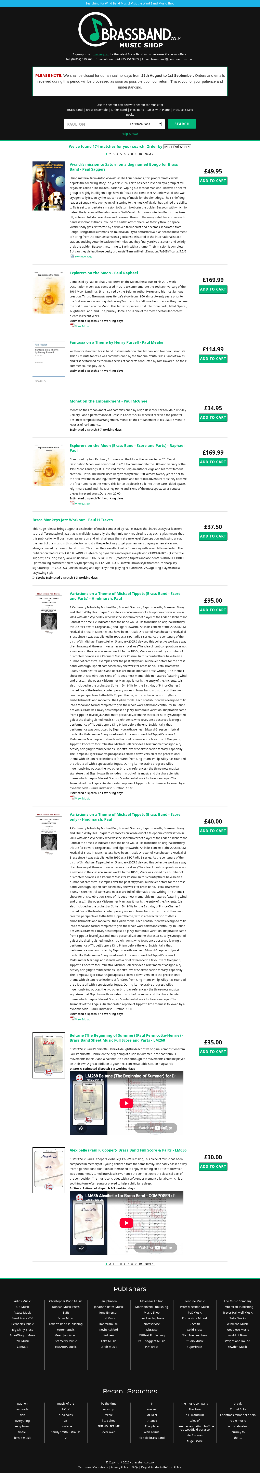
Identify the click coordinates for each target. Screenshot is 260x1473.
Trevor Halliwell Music (238, 1312)
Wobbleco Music (237, 1330)
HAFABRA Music (66, 1347)
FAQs (134, 1467)
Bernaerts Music (22, 1324)
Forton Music (66, 1330)
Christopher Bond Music (65, 1301)
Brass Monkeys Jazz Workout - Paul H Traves (72, 519)
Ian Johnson (109, 1301)
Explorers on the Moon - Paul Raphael (104, 272)
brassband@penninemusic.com (172, 59)
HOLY (65, 1409)
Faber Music (65, 1318)
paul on (22, 1403)
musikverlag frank (152, 1318)
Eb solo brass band (152, 1438)
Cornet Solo (238, 1409)
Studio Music (195, 1341)
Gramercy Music (66, 1341)
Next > (149, 154)
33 (65, 1421)
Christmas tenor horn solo (238, 1415)
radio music (238, 1421)
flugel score (195, 1441)
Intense (152, 1421)
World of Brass (238, 1335)
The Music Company (237, 1301)
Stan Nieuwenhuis (194, 1335)
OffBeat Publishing (152, 1335)
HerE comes (195, 1435)
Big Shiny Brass (22, 1330)
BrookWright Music (23, 1335)
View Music (82, 326)
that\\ (238, 1438)
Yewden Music (237, 1347)
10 (140, 154)
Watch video (83, 257)
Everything (22, 1421)
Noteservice (152, 1324)
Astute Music (22, 1312)
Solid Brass (194, 1330)
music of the (65, 1403)
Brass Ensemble (97, 110)
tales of (195, 1421)
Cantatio (22, 1347)
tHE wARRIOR (195, 1415)
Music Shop (152, 1312)
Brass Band (75, 110)
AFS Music (22, 1307)
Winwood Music (237, 1324)
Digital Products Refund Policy (161, 1467)
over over (108, 1432)
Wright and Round (237, 1341)
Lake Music (108, 1341)
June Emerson (108, 1312)
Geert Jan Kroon (66, 1335)
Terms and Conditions (93, 1467)
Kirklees (108, 1335)
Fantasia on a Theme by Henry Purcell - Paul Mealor (117, 342)
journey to (238, 1432)
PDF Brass (151, 1347)
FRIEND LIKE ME (109, 1426)
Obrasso (151, 1330)
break (238, 1403)
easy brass (22, 1426)
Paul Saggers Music (151, 1341)
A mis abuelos (237, 1426)
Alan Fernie (151, 1432)
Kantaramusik (108, 1324)
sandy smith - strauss (65, 1432)
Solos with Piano (158, 110)
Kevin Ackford (108, 1330)
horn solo (151, 1409)
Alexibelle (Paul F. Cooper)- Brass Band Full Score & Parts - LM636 (128, 1150)
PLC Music (195, 1312)
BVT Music (22, 1341)
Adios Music (22, 1301)
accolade (22, 1409)
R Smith (195, 1324)
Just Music (109, 1318)
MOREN (151, 1415)
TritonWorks (238, 1318)
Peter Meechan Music (194, 1307)
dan (22, 1415)
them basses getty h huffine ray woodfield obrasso (195, 1427)
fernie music (22, 1438)
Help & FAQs (130, 134)
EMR (66, 1312)
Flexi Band (137, 110)
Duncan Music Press (66, 1307)
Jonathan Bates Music (109, 1307)
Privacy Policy (120, 1467)
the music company (194, 1403)
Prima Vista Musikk (195, 1318)
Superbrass (195, 1347)
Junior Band (119, 110)
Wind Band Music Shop (158, 3)
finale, (22, 1432)
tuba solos (66, 1415)
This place (152, 1426)
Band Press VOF (22, 1318)
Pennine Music (195, 1301)
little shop (109, 1421)
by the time (108, 1403)
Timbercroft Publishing (238, 1307)
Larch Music (109, 1347)
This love (195, 1409)
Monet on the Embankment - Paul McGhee (108, 401)
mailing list (101, 54)
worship (108, 1409)
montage (66, 1426)
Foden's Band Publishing (66, 1324)
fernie (109, 1415)
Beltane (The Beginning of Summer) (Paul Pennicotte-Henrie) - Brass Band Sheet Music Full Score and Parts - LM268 (126, 1038)
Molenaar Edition (152, 1301)
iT (108, 1438)
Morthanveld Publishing (151, 1307)
